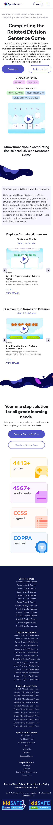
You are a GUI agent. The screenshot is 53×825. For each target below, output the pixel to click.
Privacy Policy (26, 784)
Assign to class (40, 69)
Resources (6, 14)
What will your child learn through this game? (25, 189)
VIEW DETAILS (12, 293)
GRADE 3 (19, 82)
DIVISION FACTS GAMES (26, 97)
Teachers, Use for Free (26, 445)
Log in (38, 4)
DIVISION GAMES (35, 93)
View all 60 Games (26, 243)
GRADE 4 (32, 82)
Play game (13, 69)
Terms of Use (11, 784)
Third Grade (35, 14)
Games (17, 14)
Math (24, 14)
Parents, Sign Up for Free (26, 434)
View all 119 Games (26, 313)
